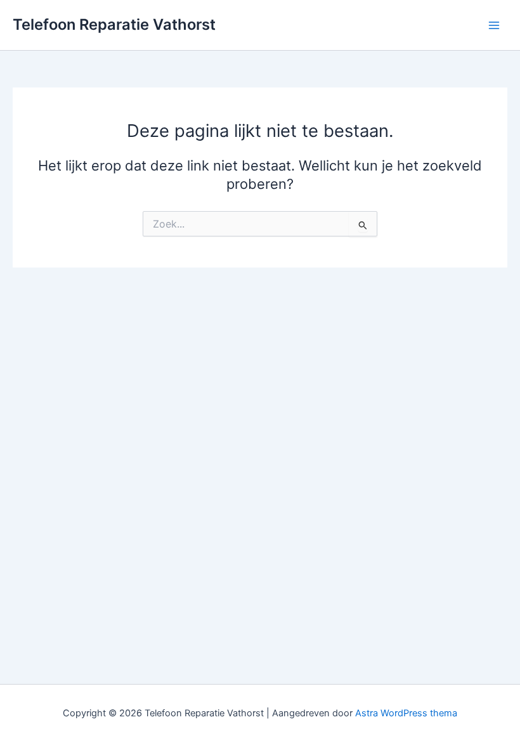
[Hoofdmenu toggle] (494, 25)
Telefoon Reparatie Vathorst (114, 24)
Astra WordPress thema (406, 713)
